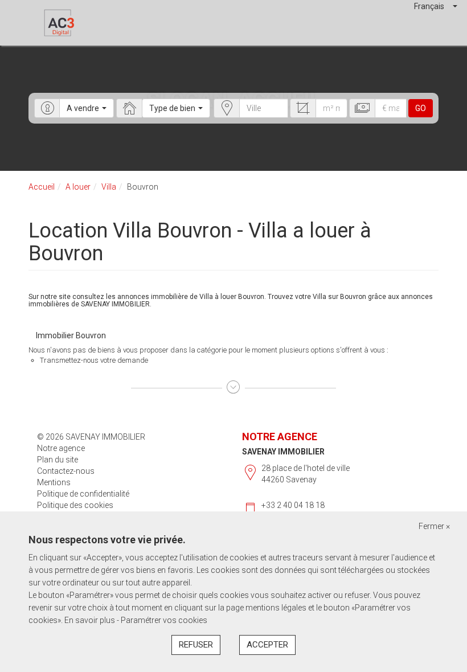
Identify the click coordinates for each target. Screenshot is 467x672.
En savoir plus (90, 620)
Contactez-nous (66, 471)
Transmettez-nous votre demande (94, 360)
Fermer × (434, 526)
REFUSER (196, 645)
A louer (78, 186)
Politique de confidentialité (83, 493)
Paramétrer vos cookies (164, 620)
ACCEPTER (267, 645)
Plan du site (57, 459)
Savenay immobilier (283, 451)
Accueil (41, 186)
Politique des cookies (75, 505)
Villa (108, 186)
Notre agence (61, 448)
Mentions (54, 482)
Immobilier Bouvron (71, 335)
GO (420, 108)
